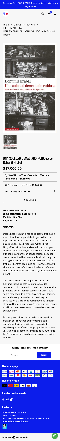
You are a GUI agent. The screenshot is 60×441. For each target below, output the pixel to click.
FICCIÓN (30, 24)
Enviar (44, 355)
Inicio (6, 24)
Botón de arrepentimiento (16, 421)
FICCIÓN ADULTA (12, 28)
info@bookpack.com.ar (15, 412)
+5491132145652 (10, 415)
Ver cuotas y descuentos (17, 191)
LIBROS (18, 24)
